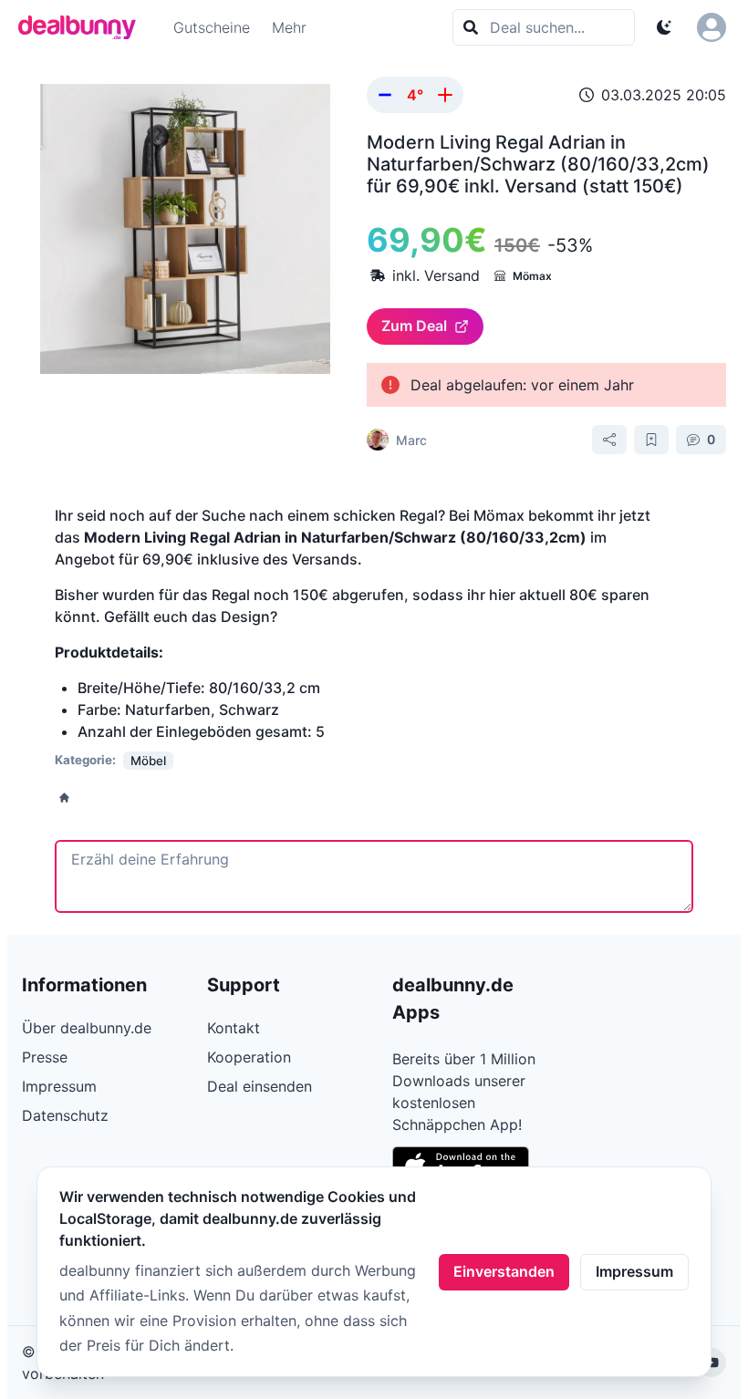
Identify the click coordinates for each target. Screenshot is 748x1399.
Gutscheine (211, 27)
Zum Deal (414, 325)
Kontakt (233, 1028)
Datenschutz (65, 1115)
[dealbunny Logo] (83, 27)
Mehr (289, 27)
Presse (45, 1057)
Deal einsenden (259, 1086)
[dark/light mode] (664, 27)
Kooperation (249, 1057)
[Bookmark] (651, 439)
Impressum (634, 1271)
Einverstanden (504, 1271)
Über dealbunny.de (86, 1028)
